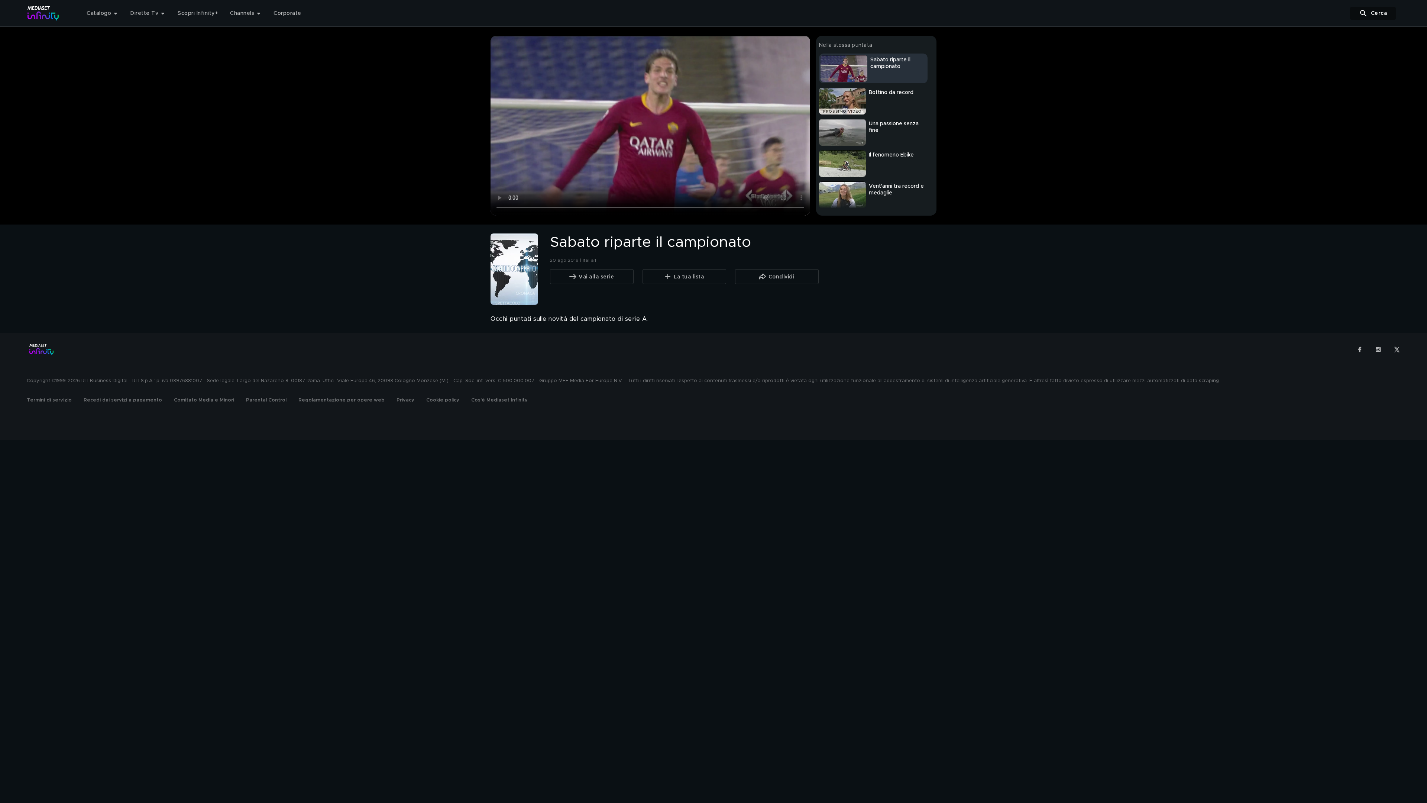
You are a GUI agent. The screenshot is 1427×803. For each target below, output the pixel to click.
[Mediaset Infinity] (43, 13)
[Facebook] (1359, 349)
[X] (1397, 349)
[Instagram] (1378, 349)
